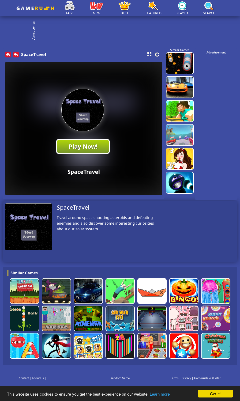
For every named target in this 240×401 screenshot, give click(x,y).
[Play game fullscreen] (149, 54)
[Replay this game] (157, 55)
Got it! (215, 394)
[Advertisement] (122, 30)
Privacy (186, 378)
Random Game (120, 378)
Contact (24, 378)
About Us (38, 378)
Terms (174, 378)
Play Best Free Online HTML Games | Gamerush (35, 8)
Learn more (160, 394)
